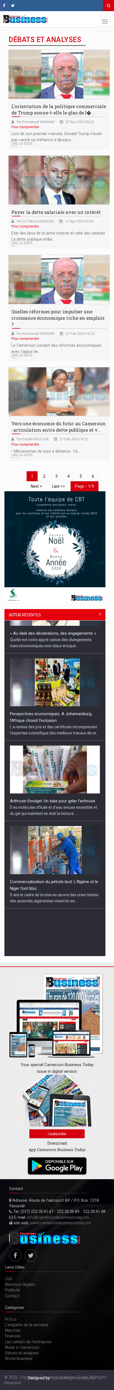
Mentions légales (20, 1284)
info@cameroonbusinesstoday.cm (58, 1217)
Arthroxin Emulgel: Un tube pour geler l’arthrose (52, 768)
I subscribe (57, 1134)
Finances (13, 1336)
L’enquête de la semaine (26, 1325)
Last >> (58, 486)
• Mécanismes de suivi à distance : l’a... (45, 451)
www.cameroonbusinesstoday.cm (60, 1223)
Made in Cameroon (22, 1347)
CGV (8, 1279)
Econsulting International (73, 1378)
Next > (36, 486)
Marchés (12, 1330)
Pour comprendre (25, 127)
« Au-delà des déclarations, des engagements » (53, 936)
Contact (12, 1296)
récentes (25, 615)
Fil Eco (11, 1319)
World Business (18, 1358)
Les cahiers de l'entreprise (28, 1342)
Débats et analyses (22, 1353)
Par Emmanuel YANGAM (36, 122)
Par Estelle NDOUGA (33, 439)
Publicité (12, 1290)
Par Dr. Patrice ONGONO (35, 221)
